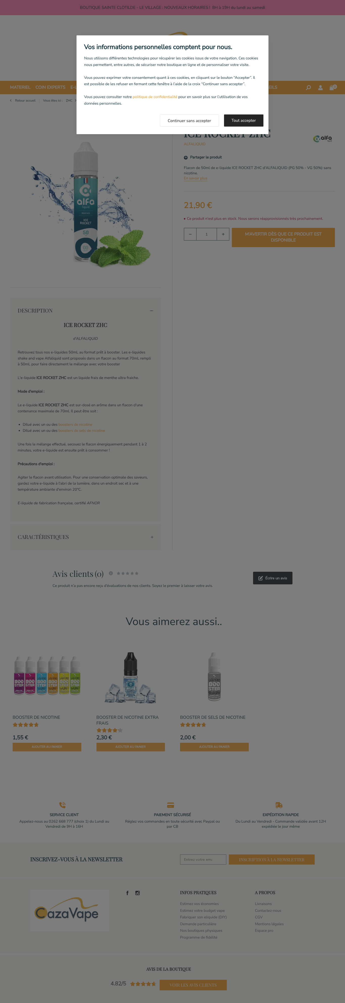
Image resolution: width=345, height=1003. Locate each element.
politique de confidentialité (155, 97)
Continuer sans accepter (189, 121)
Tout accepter (244, 120)
